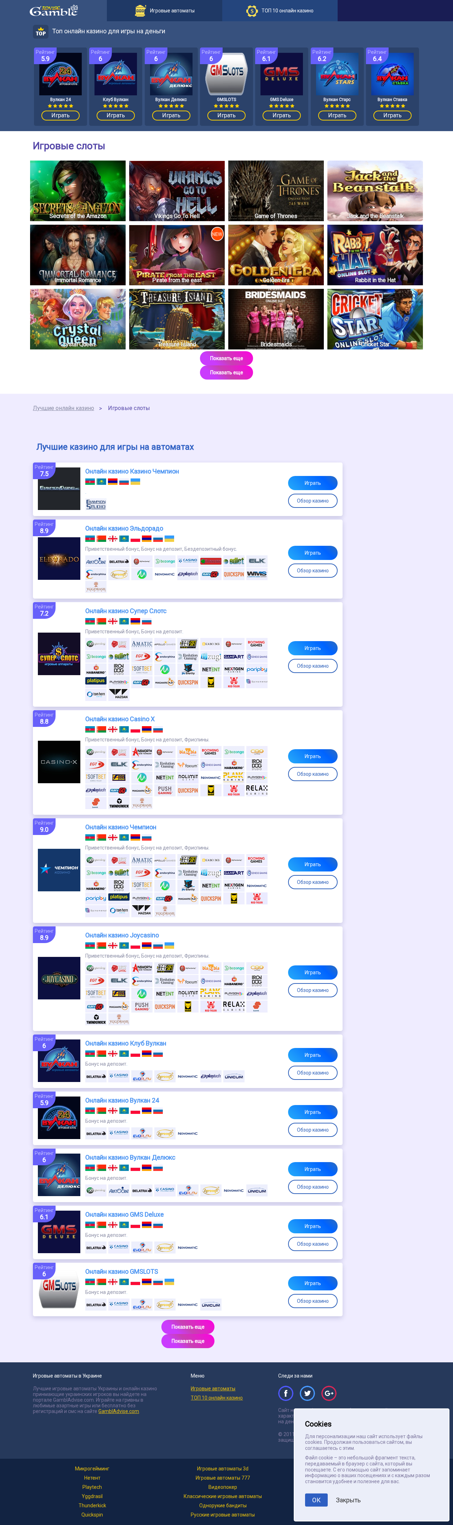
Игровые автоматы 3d (222, 1468)
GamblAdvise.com (118, 1411)
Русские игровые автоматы (223, 1515)
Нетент (92, 1478)
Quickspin (92, 1515)
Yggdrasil (92, 1496)
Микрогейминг (92, 1468)
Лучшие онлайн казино (63, 408)
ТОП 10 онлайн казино (217, 1398)
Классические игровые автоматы (223, 1496)
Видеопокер (222, 1487)
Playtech (92, 1487)
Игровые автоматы (213, 1388)
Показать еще (226, 358)
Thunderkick (92, 1505)
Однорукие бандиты (223, 1505)
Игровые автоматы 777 (223, 1478)
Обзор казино (313, 501)
